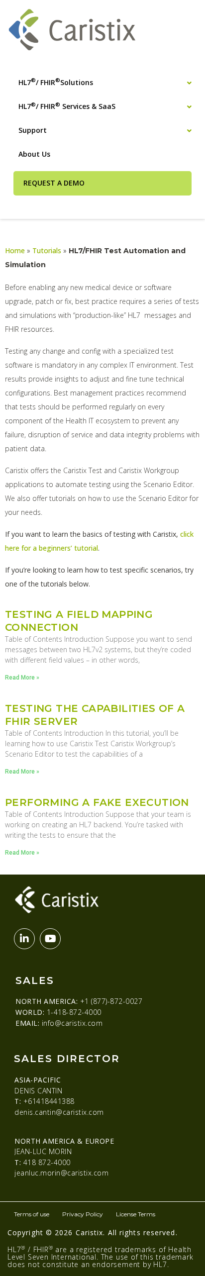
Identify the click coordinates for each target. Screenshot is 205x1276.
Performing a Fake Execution (97, 802)
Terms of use (31, 1214)
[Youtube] (50, 938)
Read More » (22, 677)
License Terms (135, 1214)
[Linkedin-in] (24, 938)
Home (15, 250)
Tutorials (46, 250)
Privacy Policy (82, 1214)
